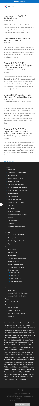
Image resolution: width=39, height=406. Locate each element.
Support (7, 232)
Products (8, 167)
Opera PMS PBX (23, 357)
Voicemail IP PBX (15, 374)
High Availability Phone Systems (17, 214)
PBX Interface (17, 362)
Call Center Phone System (16, 202)
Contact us (11, 316)
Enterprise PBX (22, 342)
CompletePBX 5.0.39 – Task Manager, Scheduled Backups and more (18, 97)
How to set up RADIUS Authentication (15, 17)
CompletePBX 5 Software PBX (17, 172)
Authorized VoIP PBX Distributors (18, 293)
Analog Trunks (17, 323)
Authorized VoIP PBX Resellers (17, 296)
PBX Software (29, 364)
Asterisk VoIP (14, 328)
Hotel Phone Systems (14, 199)
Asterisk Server (20, 325)
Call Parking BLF (14, 335)
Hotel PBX (13, 350)
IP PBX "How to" (8, 20)
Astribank (10, 217)
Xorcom (9, 377)
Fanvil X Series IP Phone (26, 345)
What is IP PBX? (15, 272)
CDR (29, 335)
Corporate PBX (17, 340)
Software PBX (17, 372)
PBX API (24, 359)
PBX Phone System (10, 364)
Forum (7, 299)
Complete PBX (25, 337)
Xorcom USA (25, 401)
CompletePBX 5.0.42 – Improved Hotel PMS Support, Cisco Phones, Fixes (18, 65)
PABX (10, 359)
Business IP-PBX (23, 328)
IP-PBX (18, 354)
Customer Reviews (13, 261)
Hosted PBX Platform (18, 347)
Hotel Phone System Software (22, 352)
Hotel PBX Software (22, 350)
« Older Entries (9, 161)
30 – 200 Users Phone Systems (17, 187)
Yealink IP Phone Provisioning (17, 379)
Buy (6, 288)
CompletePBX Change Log (11, 69)
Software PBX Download (12, 302)
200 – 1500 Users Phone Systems (18, 190)
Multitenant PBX (12, 357)
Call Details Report (25, 332)
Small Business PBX (14, 211)
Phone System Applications (16, 267)
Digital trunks (13, 342)
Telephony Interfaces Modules (16, 226)
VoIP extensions (26, 374)
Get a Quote (11, 169)
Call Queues (23, 335)
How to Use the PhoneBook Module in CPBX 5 (17, 39)
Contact (7, 305)
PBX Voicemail (8, 367)
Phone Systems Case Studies (17, 258)
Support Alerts (12, 244)
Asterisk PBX (11, 325)
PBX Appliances (12, 175)
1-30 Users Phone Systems (16, 184)
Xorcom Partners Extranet (15, 264)
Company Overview (14, 310)
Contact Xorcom (15, 401)
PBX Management (27, 362)
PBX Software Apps (14, 196)
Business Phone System (14, 330)
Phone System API (19, 367)
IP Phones (11, 223)
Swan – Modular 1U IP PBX (16, 178)
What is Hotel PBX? (16, 278)
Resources (8, 247)
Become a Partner (13, 307)
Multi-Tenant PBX (13, 193)
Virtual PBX (25, 372)
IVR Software (12, 208)
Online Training (12, 252)
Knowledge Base (13, 270)
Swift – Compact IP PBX (15, 181)
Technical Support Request (16, 241)
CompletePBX (8, 340)
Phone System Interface (24, 369)
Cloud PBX (16, 337)
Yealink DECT (22, 377)
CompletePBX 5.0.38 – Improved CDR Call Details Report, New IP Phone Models (18, 131)
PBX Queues (20, 364)
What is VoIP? (14, 275)
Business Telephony (29, 330)
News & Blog (12, 249)
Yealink (15, 377)
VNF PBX (11, 205)
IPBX (22, 354)
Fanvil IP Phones (13, 345)
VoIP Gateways (12, 220)
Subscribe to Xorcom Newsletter (17, 313)
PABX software (17, 359)
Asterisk (24, 323)
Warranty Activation (13, 238)
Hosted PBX (7, 347)
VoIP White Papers (16, 281)
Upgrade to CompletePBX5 (16, 235)
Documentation (12, 255)
